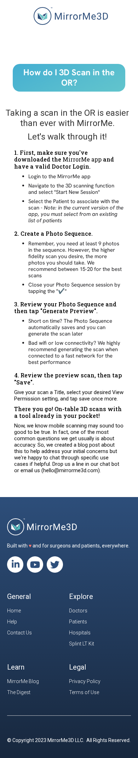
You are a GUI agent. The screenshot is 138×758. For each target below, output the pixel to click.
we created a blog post (73, 445)
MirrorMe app (82, 159)
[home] (69, 19)
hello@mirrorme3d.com (70, 470)
